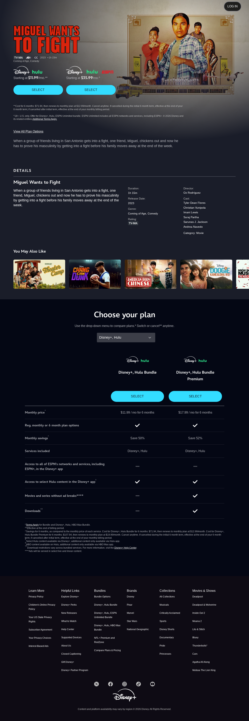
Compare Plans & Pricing (107, 650)
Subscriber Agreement (40, 629)
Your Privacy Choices (40, 638)
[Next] (241, 274)
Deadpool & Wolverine (204, 604)
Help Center (67, 629)
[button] (75, 591)
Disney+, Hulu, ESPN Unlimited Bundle (105, 615)
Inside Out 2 (198, 613)
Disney (130, 596)
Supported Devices (71, 637)
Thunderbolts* (199, 645)
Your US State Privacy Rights (40, 619)
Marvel (130, 613)
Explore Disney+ (70, 596)
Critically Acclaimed (170, 613)
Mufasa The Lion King (204, 670)
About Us (66, 645)
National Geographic (138, 629)
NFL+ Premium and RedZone (104, 640)
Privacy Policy (36, 596)
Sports (163, 621)
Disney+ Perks (69, 604)
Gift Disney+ (67, 662)
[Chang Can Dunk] (95, 274)
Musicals (164, 604)
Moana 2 (197, 621)
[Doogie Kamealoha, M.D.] (206, 274)
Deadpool (197, 596)
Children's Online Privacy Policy (42, 606)
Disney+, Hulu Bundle (105, 604)
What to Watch (68, 621)
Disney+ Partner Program (74, 670)
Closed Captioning (71, 654)
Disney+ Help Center (125, 547)
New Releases (69, 613)
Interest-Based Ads (38, 646)
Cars (194, 654)
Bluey (195, 637)
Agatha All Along (201, 662)
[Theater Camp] (39, 274)
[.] (96, 684)
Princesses (165, 654)
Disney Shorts (167, 629)
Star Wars (132, 621)
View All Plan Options (28, 131)
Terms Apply (32, 524)
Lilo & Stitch (198, 629)
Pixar (129, 604)
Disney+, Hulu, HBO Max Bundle (107, 627)
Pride (162, 645)
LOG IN (232, 6)
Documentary (167, 637)
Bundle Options (102, 596)
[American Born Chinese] (150, 274)
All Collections (167, 596)
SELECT (38, 89)
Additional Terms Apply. (44, 119)
